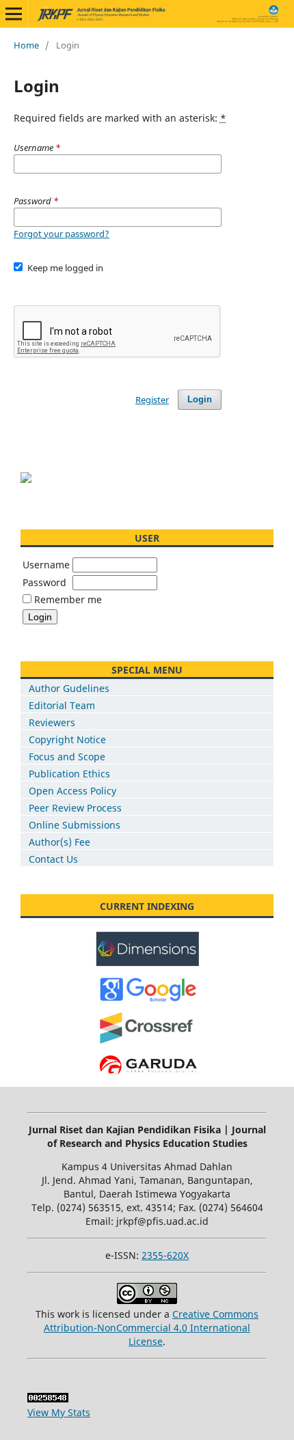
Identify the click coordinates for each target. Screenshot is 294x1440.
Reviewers (52, 722)
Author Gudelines (69, 688)
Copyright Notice (67, 739)
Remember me (68, 599)
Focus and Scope (67, 756)
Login (199, 399)
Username (46, 564)
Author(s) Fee (59, 841)
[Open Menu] (13, 13)
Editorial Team (62, 705)
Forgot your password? (61, 233)
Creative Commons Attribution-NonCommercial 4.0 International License (151, 1327)
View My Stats (58, 1412)
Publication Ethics (69, 773)
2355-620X (165, 1255)
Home (26, 45)
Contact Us (53, 859)
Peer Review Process (75, 807)
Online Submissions (74, 824)
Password (44, 582)
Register (152, 399)
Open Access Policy (72, 790)
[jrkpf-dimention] (147, 962)
